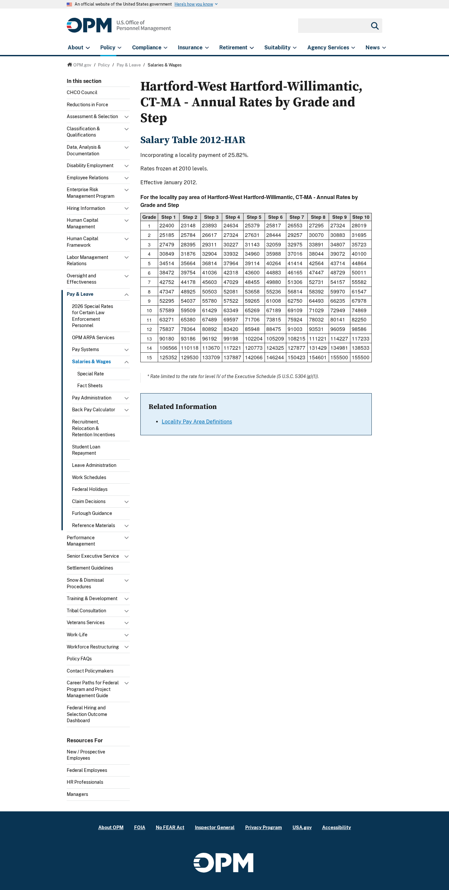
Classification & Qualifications (83, 132)
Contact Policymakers (90, 671)
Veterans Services (86, 622)
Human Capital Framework (82, 242)
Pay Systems (85, 349)
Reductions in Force (87, 104)
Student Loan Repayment (86, 450)
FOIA (139, 827)
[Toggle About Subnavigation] (87, 47)
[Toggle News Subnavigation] (384, 47)
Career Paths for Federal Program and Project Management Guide (93, 689)
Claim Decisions (89, 501)
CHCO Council (82, 92)
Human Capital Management (82, 223)
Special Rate (90, 373)
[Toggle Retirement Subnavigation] (251, 47)
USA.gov (302, 827)
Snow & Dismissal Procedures (85, 583)
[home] (119, 29)
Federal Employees (87, 770)
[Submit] (374, 25)
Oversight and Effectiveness (81, 279)
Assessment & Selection (92, 116)
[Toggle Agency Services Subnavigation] (353, 47)
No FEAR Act (170, 827)
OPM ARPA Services (93, 337)
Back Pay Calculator (93, 409)
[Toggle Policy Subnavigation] (119, 47)
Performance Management (81, 541)
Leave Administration (94, 465)
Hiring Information (86, 208)
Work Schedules (89, 477)
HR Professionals (85, 782)
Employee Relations (87, 177)
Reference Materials (93, 525)
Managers (77, 794)
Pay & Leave (80, 294)
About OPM (111, 827)
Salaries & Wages (91, 361)
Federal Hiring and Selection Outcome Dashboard (87, 714)
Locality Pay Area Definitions (197, 422)
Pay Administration (91, 397)
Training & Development (92, 598)
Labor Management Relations (87, 261)
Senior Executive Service (93, 556)
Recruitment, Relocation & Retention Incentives (93, 428)
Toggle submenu (127, 118)
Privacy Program (263, 827)
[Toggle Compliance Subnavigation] (165, 47)
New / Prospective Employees (86, 755)
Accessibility (336, 827)
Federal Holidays (89, 489)
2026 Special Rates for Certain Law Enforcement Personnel (92, 316)
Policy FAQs (79, 658)
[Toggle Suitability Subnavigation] (294, 47)
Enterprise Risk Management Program (90, 193)
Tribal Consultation (86, 610)
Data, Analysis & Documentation (84, 150)
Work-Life (77, 634)
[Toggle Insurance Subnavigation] (207, 47)
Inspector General (215, 827)
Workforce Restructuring (93, 646)
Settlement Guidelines (90, 568)
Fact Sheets (90, 385)
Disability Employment (90, 165)
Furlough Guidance (92, 513)
